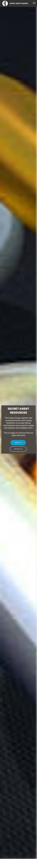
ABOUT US (18, 442)
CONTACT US (18, 449)
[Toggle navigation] (34, 3)
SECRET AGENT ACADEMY (20, 3)
